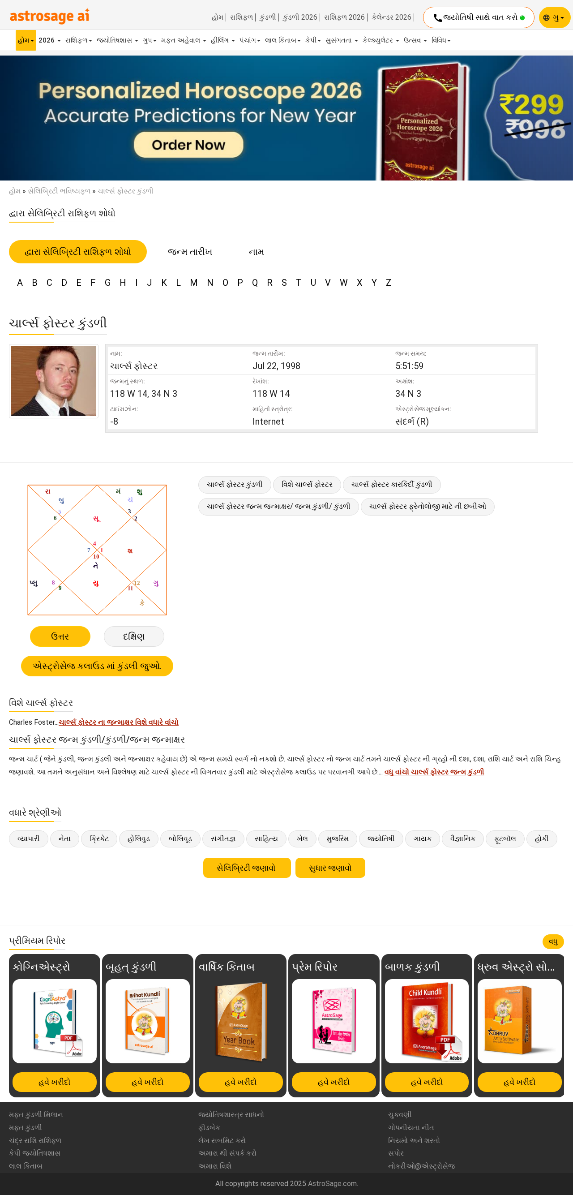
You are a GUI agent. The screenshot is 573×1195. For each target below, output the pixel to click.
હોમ (217, 17)
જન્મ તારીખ (190, 251)
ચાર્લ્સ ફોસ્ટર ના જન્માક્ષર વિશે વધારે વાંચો (119, 722)
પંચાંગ (247, 40)
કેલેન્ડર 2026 (391, 17)
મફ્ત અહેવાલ (181, 40)
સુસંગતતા (339, 40)
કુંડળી (268, 17)
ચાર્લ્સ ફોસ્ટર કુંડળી (235, 484)
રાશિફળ (241, 17)
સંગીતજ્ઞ (223, 838)
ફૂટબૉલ (505, 838)
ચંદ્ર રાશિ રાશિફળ (35, 1140)
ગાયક (423, 838)
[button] (43, 118)
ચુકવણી (400, 1114)
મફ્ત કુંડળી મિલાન (36, 1114)
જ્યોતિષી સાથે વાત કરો (476, 18)
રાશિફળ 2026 (344, 17)
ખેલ (302, 838)
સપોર (396, 1153)
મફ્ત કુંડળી (25, 1127)
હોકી (542, 838)
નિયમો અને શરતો (414, 1140)
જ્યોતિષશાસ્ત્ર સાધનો (231, 1114)
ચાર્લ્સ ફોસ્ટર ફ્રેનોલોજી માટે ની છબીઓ (427, 506)
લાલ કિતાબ (280, 40)
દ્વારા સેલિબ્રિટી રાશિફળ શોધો (78, 251)
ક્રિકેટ (99, 838)
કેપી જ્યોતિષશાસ (34, 1153)
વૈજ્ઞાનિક (462, 838)
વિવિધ (439, 40)
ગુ (556, 17)
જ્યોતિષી (381, 838)
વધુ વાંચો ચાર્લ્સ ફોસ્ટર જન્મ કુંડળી (434, 772)
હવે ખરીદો (54, 1082)
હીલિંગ (221, 40)
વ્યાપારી (28, 838)
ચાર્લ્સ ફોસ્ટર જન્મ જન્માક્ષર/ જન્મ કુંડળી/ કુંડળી (279, 506)
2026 (47, 40)
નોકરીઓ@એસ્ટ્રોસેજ (421, 1166)
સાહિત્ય (266, 838)
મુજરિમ (338, 838)
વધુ (553, 941)
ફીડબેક (209, 1127)
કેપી (310, 40)
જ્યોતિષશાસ (115, 40)
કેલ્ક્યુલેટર (379, 40)
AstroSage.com (332, 1183)
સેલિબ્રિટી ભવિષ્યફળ (59, 191)
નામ (256, 251)
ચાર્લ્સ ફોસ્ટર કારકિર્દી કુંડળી (391, 484)
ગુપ (147, 40)
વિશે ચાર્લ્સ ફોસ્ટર (307, 484)
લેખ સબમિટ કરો (222, 1140)
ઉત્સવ (413, 40)
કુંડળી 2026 (300, 17)
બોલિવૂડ (180, 838)
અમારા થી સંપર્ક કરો (227, 1153)
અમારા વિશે (214, 1166)
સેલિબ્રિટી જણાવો (247, 868)
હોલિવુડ (139, 838)
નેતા (65, 838)
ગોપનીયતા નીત (411, 1127)
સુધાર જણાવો (330, 868)
